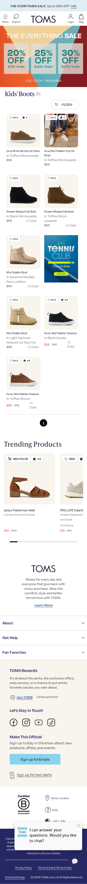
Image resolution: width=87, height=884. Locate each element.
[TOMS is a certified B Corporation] (23, 804)
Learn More (44, 605)
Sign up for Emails (35, 759)
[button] (65, 104)
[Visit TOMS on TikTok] (51, 722)
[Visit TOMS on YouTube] (39, 722)
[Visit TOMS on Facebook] (13, 722)
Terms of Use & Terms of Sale (55, 867)
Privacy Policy (23, 867)
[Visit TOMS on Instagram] (26, 722)
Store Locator (60, 798)
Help (55, 810)
